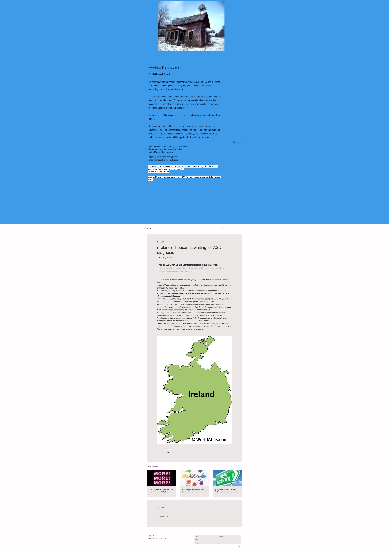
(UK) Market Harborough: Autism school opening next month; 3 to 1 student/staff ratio (226, 491)
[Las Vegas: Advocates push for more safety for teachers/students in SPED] (194, 478)
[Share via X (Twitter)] (163, 452)
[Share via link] (173, 452)
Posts (149, 228)
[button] (222, 228)
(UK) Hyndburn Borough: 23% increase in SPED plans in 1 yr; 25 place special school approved (161, 491)
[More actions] (231, 242)
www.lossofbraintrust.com (164, 68)
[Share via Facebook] (158, 452)
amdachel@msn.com (157, 538)
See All (240, 466)
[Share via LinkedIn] (168, 452)
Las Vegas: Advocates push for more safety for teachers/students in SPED (193, 491)
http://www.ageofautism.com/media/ (165, 149)
